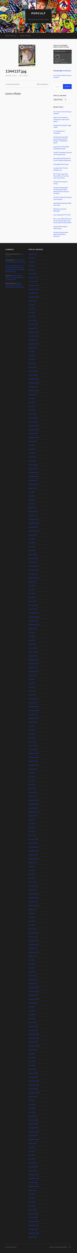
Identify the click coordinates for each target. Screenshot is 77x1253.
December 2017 (34, 660)
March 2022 (32, 461)
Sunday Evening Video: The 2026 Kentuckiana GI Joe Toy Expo (14, 277)
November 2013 (34, 851)
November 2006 (34, 1178)
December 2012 (34, 894)
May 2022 (32, 453)
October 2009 (33, 1042)
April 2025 (32, 316)
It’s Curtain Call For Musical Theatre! (62, 113)
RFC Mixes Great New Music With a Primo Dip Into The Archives (61, 176)
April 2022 (32, 457)
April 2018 (32, 644)
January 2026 (33, 281)
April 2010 (32, 1018)
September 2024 (34, 344)
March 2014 (32, 835)
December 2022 (34, 426)
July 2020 (32, 539)
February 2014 (33, 839)
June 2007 (32, 1151)
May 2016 (32, 734)
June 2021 (32, 496)
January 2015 (33, 796)
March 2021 (32, 507)
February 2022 (33, 465)
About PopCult (10, 35)
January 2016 (33, 749)
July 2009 (32, 1054)
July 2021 (32, 492)
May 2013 (32, 874)
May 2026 (32, 266)
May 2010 (32, 1015)
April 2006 (32, 1206)
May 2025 (32, 312)
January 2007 (33, 1171)
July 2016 (32, 726)
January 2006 (33, 1217)
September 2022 (34, 437)
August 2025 (33, 301)
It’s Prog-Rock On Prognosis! (59, 132)
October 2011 (33, 948)
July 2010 (32, 1007)
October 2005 (33, 1229)
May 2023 (32, 406)
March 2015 (32, 788)
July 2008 (32, 1100)
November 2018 (34, 617)
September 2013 (34, 858)
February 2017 (33, 699)
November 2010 (34, 991)
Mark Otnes (9, 266)
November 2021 (34, 476)
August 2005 (33, 1237)
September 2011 (34, 952)
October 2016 (33, 714)
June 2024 (32, 355)
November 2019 (34, 570)
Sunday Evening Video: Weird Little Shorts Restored (60, 234)
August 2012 (33, 909)
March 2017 (32, 695)
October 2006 (33, 1182)
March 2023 (32, 414)
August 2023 (33, 394)
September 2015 (34, 765)
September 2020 (34, 531)
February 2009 (33, 1073)
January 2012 (33, 936)
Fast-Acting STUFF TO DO (62, 215)
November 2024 (34, 336)
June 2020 (32, 542)
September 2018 (34, 624)
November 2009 (34, 1038)
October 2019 (33, 574)
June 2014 (32, 823)
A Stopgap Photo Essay (60, 164)
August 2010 (33, 1003)
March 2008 (32, 1116)
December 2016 (34, 706)
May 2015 (32, 780)
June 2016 (32, 730)
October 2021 (33, 480)
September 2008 (34, 1093)
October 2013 (33, 855)
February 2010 (33, 1026)
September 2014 (34, 812)
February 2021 (33, 511)
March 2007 (32, 1163)
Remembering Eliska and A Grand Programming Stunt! (62, 159)
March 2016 (32, 741)
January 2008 (33, 1124)
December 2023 (34, 379)
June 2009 (32, 1057)
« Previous (12, 84)
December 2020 (34, 519)
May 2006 (32, 1202)
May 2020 (32, 546)
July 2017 (32, 679)
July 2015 (32, 773)
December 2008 (34, 1081)
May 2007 (32, 1155)
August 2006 (33, 1190)
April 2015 (32, 784)
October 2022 (33, 433)
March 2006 (32, 1210)
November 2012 (34, 897)
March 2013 (32, 882)
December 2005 (34, 1221)
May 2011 (32, 968)
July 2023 (32, 398)
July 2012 (32, 913)
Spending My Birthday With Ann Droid (62, 204)
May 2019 (32, 593)
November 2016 (34, 710)
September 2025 (34, 297)
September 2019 (34, 578)
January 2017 (33, 702)
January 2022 (33, 468)
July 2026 (32, 258)
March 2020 (32, 554)
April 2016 (32, 738)
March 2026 (32, 273)
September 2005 (34, 1233)
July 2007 (32, 1147)
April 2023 (32, 410)
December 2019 (34, 566)
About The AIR (25, 35)
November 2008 (34, 1085)
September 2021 (34, 484)
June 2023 (32, 402)
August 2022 (33, 441)
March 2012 (32, 929)
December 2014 (34, 800)
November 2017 (34, 663)
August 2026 (33, 254)
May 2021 (32, 500)
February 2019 (33, 605)
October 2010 (33, 995)
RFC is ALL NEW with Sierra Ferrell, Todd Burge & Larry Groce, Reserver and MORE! (62, 221)
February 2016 (33, 745)
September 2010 (34, 999)
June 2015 (32, 777)
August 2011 (33, 956)
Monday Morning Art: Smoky (60, 182)
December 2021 (34, 472)
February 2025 (33, 324)
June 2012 (32, 917)
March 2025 (32, 320)
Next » (42, 84)
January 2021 (33, 515)
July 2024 (32, 351)
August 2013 (33, 862)
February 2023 (33, 418)
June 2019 (32, 589)
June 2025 (32, 309)
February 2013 (33, 886)
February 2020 (33, 558)
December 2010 (34, 987)
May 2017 (32, 687)
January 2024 (33, 375)
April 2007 (32, 1159)
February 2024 (33, 371)
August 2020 (33, 535)
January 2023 (33, 422)
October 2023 (33, 387)
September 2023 (34, 390)
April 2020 (32, 550)
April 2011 (32, 972)
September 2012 (34, 905)
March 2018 (32, 648)
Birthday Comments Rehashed (59, 210)
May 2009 (32, 1061)
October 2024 (33, 340)
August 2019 (33, 581)
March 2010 (32, 1022)
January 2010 (33, 1030)
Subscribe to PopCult (63, 71)
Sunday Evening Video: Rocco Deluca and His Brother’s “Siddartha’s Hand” (60, 140)
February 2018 (33, 652)
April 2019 (32, 597)
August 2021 (33, 488)
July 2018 (32, 632)
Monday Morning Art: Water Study (60, 227)
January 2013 (33, 890)
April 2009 (32, 1065)
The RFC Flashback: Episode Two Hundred (62, 198)
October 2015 (33, 761)
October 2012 (33, 901)
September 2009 (34, 1046)
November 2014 (34, 804)
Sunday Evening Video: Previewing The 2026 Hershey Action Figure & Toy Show (61, 190)
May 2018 (32, 640)
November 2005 (34, 1225)
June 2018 (32, 636)
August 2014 (33, 816)
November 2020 (34, 523)
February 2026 (33, 277)
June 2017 (32, 683)
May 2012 (32, 921)
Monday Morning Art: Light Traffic (62, 126)
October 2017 (33, 667)
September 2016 (34, 718)
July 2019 (32, 585)
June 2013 (32, 870)
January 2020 (33, 562)
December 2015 (34, 753)
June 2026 (32, 262)
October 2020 (33, 527)
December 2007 (34, 1128)
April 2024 (32, 363)
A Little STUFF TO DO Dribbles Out (60, 169)
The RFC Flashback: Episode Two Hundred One (62, 153)
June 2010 (32, 1011)
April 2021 (32, 503)
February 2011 (33, 979)
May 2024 (32, 359)
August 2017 (33, 675)
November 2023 (34, 383)
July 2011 (32, 960)
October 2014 (33, 808)
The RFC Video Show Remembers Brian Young (15, 261)
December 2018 (34, 613)
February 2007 (33, 1167)
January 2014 (33, 843)
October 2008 (33, 1089)
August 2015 (33, 769)
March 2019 (32, 601)
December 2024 (34, 332)
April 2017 (32, 691)
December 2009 (34, 1034)
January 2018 (33, 656)
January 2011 (33, 983)
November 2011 (34, 944)
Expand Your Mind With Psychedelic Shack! (61, 147)
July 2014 (32, 819)
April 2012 (32, 925)
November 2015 (34, 757)
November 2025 (34, 289)
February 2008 (33, 1120)
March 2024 (32, 367)
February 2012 (33, 933)
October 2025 (33, 293)
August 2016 (33, 722)
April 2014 (32, 831)
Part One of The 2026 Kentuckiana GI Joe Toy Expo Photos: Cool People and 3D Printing (15, 268)
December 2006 (34, 1174)
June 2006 (32, 1198)
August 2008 (33, 1096)
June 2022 (32, 449)
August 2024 (33, 348)
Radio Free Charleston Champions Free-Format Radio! (61, 119)
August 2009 (33, 1050)
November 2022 (34, 429)
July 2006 (32, 1194)
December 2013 (34, 847)
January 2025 (33, 328)
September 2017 (34, 671)
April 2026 (32, 270)
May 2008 (32, 1108)
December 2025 (34, 285)
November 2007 (34, 1132)
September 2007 (34, 1139)
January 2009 (33, 1077)
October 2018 (33, 621)
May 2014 (32, 827)
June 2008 (32, 1104)
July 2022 (32, 445)
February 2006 (33, 1213)
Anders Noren (61, 1247)
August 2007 (33, 1143)
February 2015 (33, 792)
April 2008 (32, 1112)
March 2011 (32, 975)
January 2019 (33, 609)
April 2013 (32, 878)
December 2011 (34, 940)
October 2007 (33, 1135)
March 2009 (32, 1069)
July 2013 (32, 866)
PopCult (38, 13)
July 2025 (32, 305)
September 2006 (34, 1186)
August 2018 (33, 628)
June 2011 (32, 964)
